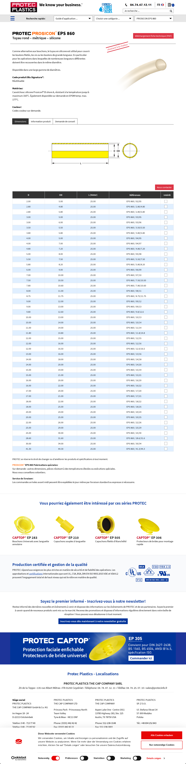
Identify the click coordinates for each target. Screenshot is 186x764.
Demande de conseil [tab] (65, 121)
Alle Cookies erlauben (162, 735)
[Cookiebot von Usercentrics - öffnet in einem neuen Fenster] (19, 758)
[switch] (84, 758)
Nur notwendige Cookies (161, 745)
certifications (36, 573)
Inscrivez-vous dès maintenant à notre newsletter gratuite (93, 621)
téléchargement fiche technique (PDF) (153, 35)
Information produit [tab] (41, 121)
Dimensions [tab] (20, 121)
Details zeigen (154, 758)
